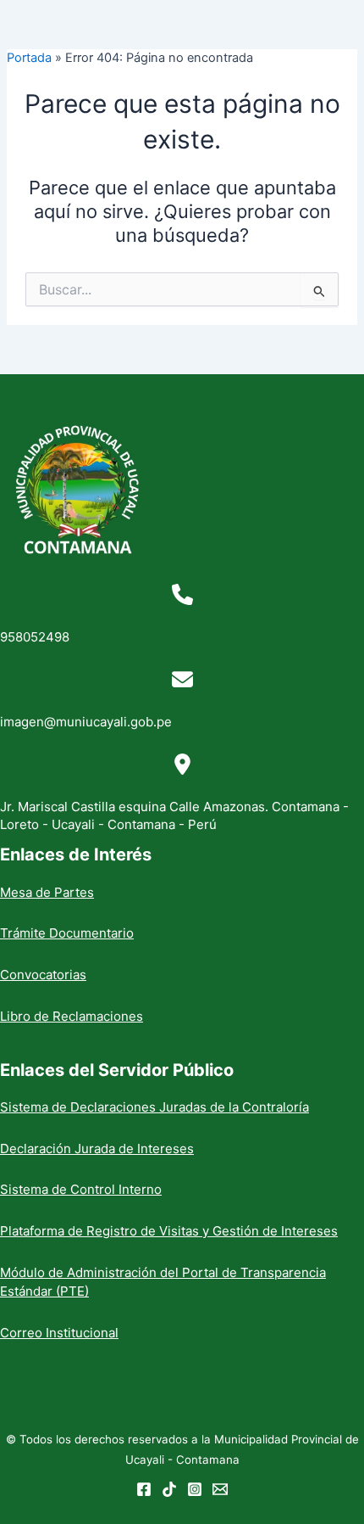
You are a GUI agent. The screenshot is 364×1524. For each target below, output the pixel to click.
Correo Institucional (59, 1333)
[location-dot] (182, 764)
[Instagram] (194, 1489)
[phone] (182, 594)
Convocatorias (43, 975)
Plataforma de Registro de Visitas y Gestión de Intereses (169, 1231)
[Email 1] (220, 1489)
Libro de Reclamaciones (71, 1016)
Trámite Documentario (67, 933)
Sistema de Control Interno (81, 1189)
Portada (29, 57)
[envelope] (182, 679)
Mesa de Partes (47, 892)
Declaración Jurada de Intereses (97, 1148)
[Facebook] (144, 1489)
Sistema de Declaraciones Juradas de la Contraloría (154, 1107)
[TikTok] (169, 1489)
